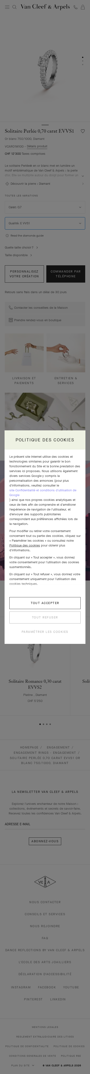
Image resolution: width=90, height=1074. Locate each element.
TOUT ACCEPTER (45, 603)
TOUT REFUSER (45, 617)
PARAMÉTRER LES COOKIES (45, 632)
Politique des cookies (24, 545)
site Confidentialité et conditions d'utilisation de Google (42, 492)
